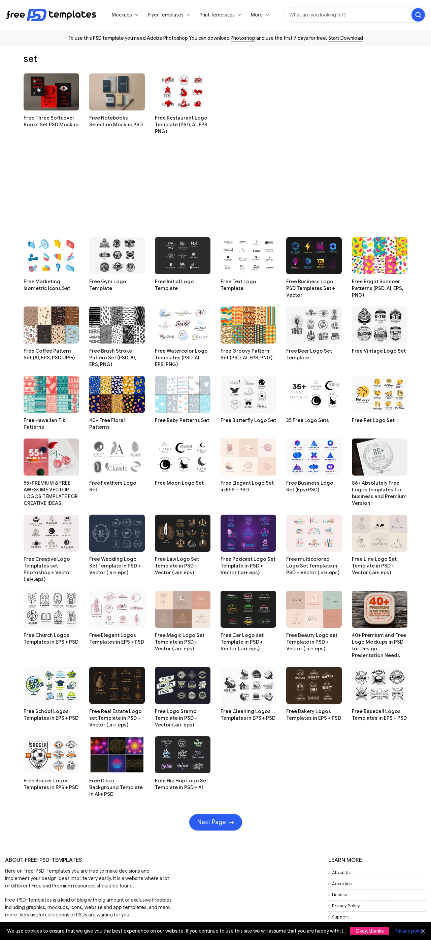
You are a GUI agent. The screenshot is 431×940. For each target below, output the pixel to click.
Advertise (342, 883)
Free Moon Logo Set (179, 483)
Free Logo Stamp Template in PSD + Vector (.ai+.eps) (176, 718)
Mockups (122, 15)
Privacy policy (409, 931)
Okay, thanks (370, 931)
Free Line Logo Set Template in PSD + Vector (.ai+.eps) (374, 566)
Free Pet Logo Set (373, 420)
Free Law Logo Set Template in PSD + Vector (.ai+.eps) (177, 566)
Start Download (345, 38)
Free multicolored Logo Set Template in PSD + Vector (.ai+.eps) (312, 566)
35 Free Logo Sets (307, 420)
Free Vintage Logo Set (379, 351)
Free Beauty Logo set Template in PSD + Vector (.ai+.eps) (311, 642)
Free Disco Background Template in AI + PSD (116, 787)
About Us (341, 872)
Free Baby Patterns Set (182, 420)
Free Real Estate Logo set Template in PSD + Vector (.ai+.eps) (115, 718)
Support (340, 916)
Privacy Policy (346, 905)
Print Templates (217, 15)
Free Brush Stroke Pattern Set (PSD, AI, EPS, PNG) (112, 357)
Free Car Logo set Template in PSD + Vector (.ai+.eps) (242, 642)
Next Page (211, 822)
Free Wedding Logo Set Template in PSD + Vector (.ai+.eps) (115, 566)
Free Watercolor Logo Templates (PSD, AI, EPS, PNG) (181, 357)
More (257, 15)
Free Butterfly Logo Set (248, 420)
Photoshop (243, 38)
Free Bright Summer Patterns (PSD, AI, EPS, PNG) (377, 288)
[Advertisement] (215, 190)
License (339, 894)
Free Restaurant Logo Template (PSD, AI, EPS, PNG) (181, 124)
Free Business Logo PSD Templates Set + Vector (310, 288)
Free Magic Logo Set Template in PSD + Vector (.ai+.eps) (179, 642)
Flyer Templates (166, 15)
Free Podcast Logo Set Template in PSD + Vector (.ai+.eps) (248, 566)
